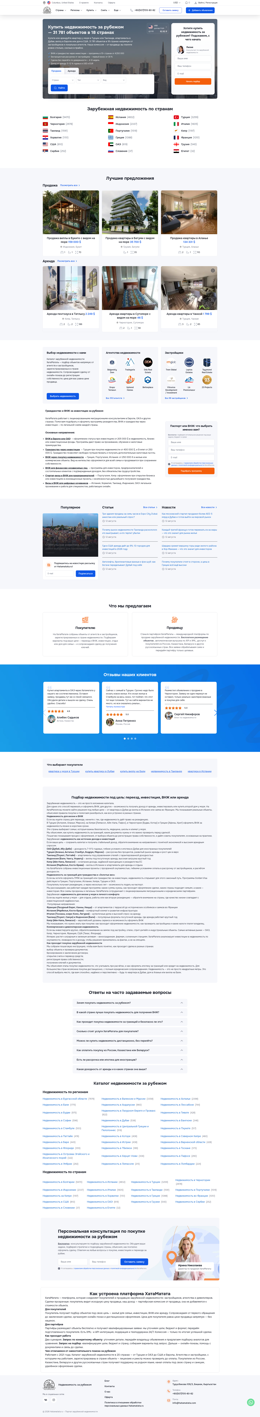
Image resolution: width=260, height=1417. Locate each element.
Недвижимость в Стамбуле (59, 1128)
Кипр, (68, 318)
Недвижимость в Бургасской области (65, 1098)
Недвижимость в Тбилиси (117, 1148)
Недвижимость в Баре (56, 1142)
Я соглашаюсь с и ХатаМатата (192, 464)
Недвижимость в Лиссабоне (177, 1104)
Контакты (98, 2)
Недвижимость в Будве (57, 1112)
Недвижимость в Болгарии (59, 1182)
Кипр (184, 130)
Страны (60, 10)
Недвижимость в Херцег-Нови (120, 1155)
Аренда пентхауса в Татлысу (71, 314)
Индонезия (122, 124)
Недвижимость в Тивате (175, 1112)
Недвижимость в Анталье (176, 1098)
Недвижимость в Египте (101, 1207)
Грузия (185, 144)
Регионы (75, 10)
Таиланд (55, 130)
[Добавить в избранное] (94, 195)
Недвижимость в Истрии (116, 1142)
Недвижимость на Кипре (57, 1195)
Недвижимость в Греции (146, 1195)
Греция (120, 137)
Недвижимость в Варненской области (183, 1142)
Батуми (135, 246)
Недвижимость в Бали (56, 1104)
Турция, (186, 246)
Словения (121, 151)
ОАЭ (118, 144)
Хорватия (55, 137)
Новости (169, 507)
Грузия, (127, 246)
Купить (90, 10)
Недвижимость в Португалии (192, 1189)
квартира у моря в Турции (63, 771)
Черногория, (126, 322)
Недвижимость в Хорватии (103, 1195)
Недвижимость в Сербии (190, 1201)
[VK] (46, 1400)
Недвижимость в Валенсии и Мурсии (124, 1098)
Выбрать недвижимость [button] (63, 396)
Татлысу (75, 318)
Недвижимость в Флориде (58, 1148)
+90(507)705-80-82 (183, 1393)
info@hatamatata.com (184, 1403)
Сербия (54, 151)
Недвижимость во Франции (192, 1195)
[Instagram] (54, 1400)
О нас (107, 1391)
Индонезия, (69, 246)
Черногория (57, 124)
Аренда (72, 71)
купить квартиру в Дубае (99, 771)
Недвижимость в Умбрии (58, 1163)
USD (175, 2)
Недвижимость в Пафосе (176, 1155)
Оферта (111, 2)
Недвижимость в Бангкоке (176, 1120)
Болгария (55, 117)
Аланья (195, 246)
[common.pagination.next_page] (216, 713)
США (53, 144)
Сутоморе (138, 322)
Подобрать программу (191, 471)
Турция (185, 117)
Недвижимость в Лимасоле (118, 1163)
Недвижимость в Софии (57, 1120)
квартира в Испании (200, 771)
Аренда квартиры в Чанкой (189, 314)
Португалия (123, 130)
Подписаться (86, 573)
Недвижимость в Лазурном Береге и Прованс (129, 1110)
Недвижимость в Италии (102, 1189)
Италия (185, 124)
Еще (116, 10)
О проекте (84, 2)
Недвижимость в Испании (102, 1182)
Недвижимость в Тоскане (176, 1148)
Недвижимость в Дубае (116, 1120)
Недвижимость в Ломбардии (178, 1163)
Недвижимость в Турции (146, 1182)
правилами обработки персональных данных (92, 1268)
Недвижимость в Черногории (192, 1180)
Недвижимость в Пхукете (176, 1128)
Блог (107, 1380)
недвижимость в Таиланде (166, 771)
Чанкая (195, 318)
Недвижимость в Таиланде (147, 1189)
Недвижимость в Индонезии (60, 1189)
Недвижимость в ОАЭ (100, 1201)
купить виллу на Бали (132, 771)
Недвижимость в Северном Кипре (181, 1136)
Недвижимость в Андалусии (119, 1104)
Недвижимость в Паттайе (58, 1136)
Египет (185, 151)
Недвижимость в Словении (59, 1207)
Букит (79, 246)
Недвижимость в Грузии (145, 1201)
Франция (186, 137)
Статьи (107, 507)
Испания (121, 117)
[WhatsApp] (251, 1402)
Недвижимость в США (56, 1201)
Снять (104, 10)
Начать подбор (193, 81)
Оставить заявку (170, 10)
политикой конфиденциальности (192, 465)
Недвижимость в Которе (116, 1136)
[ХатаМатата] (49, 1384)
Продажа (56, 71)
